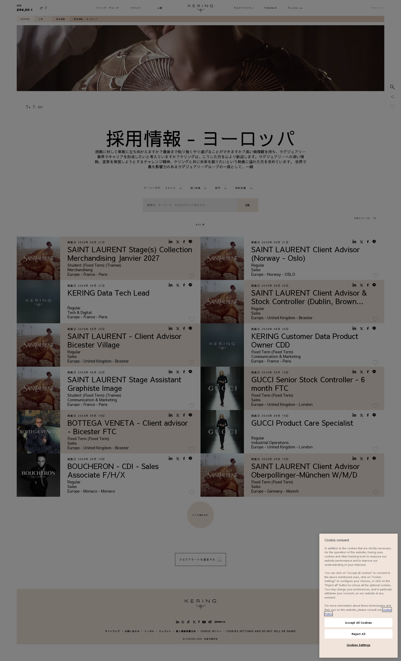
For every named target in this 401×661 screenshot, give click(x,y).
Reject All (358, 634)
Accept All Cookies (358, 623)
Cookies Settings (359, 645)
